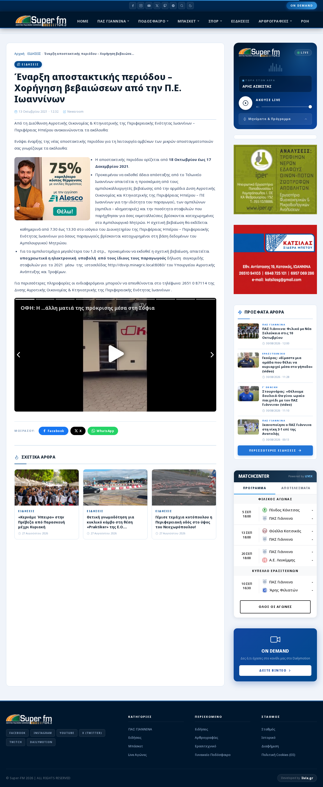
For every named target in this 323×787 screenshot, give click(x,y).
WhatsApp (105, 431)
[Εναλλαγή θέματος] (190, 5)
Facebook (56, 431)
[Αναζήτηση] (181, 5)
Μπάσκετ (135, 746)
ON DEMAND (301, 5)
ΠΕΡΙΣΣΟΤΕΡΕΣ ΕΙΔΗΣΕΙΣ (272, 450)
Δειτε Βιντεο (272, 670)
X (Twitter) (92, 733)
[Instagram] (140, 5)
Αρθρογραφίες (206, 737)
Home (82, 21)
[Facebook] (132, 5)
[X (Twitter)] (156, 5)
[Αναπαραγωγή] (245, 103)
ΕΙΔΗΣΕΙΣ (240, 21)
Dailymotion (41, 742)
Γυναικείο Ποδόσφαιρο (213, 754)
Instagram (43, 733)
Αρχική (19, 54)
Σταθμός (268, 729)
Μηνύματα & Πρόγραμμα (269, 119)
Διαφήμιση (270, 746)
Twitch (15, 742)
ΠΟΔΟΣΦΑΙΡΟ (151, 21)
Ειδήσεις (135, 737)
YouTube (67, 733)
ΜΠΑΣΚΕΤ (187, 21)
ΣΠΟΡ (213, 21)
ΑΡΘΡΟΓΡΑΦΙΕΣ (274, 21)
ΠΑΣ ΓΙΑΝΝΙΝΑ (111, 21)
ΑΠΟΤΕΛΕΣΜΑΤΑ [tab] (295, 488)
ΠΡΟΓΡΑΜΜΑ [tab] (254, 488)
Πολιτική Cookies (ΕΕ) (278, 754)
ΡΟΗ (305, 21)
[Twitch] (165, 5)
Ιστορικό (268, 737)
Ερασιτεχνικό (205, 746)
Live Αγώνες (137, 754)
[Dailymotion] (173, 5)
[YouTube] (148, 5)
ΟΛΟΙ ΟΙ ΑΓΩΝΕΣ (275, 606)
